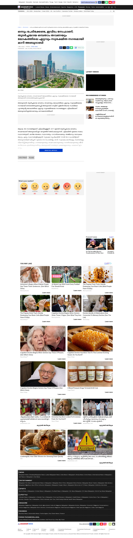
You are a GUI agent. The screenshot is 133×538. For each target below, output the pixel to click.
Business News (23, 513)
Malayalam (22, 2)
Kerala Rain (37, 11)
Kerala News (79, 474)
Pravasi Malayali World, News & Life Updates (32, 519)
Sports (63, 7)
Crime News (87, 474)
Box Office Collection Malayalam (41, 485)
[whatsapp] (106, 2)
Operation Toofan (67, 11)
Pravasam (81, 7)
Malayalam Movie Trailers (89, 483)
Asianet (25, 524)
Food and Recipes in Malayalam (62, 497)
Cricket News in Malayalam (43, 491)
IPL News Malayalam (88, 491)
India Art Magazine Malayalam (59, 505)
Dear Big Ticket (60, 519)
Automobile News (34, 513)
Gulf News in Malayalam (26, 477)
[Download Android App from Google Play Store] (110, 524)
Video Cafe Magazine (98, 507)
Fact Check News (54, 513)
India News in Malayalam (68, 474)
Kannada (35, 2)
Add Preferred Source (88, 2)
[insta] (113, 2)
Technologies (44, 513)
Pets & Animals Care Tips (48, 499)
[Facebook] (99, 2)
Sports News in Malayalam (26, 491)
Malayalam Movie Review (74, 483)
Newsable (29, 2)
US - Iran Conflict (56, 11)
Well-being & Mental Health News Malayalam (69, 499)
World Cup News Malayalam (103, 491)
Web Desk (34, 46)
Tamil (56, 2)
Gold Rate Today (89, 11)
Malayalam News (24, 474)
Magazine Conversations (101, 505)
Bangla (60, 2)
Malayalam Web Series (105, 483)
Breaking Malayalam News (37, 474)
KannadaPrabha (43, 2)
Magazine (70, 7)
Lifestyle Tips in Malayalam (44, 497)
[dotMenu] (106, 7)
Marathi (69, 2)
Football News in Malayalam (60, 491)
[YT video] (110, 2)
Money (88, 7)
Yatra (93, 7)
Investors (112, 529)
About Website (20, 530)
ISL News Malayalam (75, 491)
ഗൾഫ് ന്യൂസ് (23, 157)
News (47, 7)
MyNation (75, 2)
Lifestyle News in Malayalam (27, 497)
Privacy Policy (44, 530)
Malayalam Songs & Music (59, 485)
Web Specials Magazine (83, 507)
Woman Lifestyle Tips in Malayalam (29, 499)
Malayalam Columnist (86, 505)
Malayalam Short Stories (38, 507)
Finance (62, 513)
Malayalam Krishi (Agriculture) (41, 505)
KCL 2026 (29, 11)
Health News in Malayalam (80, 497)
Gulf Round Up (50, 519)
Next (113, 11)
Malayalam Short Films (59, 483)
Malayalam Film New (25, 483)
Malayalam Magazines (25, 505)
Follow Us (80, 47)
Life (75, 7)
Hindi (64, 2)
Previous (110, 11)
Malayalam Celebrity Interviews (98, 485)
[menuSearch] (115, 7)
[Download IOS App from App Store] (113, 524)
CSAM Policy (52, 530)
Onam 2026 (45, 11)
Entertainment (55, 7)
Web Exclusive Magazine (68, 507)
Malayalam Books (74, 505)
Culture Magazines (24, 507)
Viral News (37, 477)
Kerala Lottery (78, 11)
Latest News (40, 7)
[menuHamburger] (112, 7)
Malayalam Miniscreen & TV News (78, 485)
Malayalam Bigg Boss (25, 485)
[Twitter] (103, 2)
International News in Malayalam (101, 474)
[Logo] (26, 7)
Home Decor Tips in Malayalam (98, 497)
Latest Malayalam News (53, 474)
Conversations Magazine (53, 507)
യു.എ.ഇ (31, 157)
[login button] (109, 7)
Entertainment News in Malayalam (42, 483)
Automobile (100, 7)
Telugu (51, 2)
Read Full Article (51, 150)
